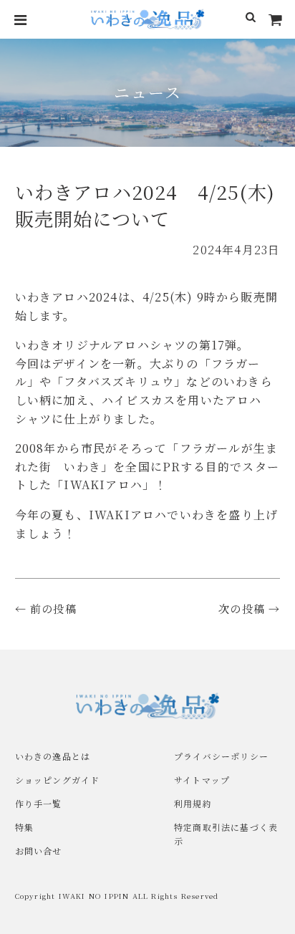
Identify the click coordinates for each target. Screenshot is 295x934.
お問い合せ (38, 850)
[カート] (275, 19)
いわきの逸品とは (53, 756)
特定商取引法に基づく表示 (226, 834)
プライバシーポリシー (221, 756)
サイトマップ (202, 780)
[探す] (250, 19)
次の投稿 (241, 608)
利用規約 (193, 803)
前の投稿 (53, 608)
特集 (24, 827)
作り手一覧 (38, 803)
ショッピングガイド (57, 780)
